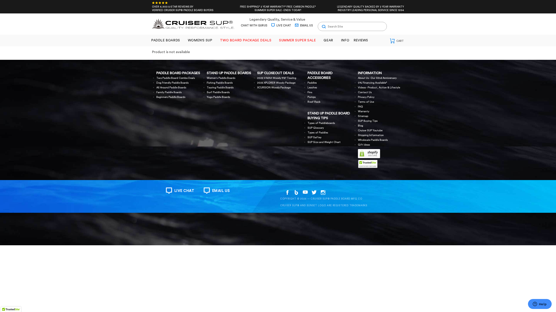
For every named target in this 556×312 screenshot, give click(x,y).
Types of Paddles (318, 132)
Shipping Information (371, 135)
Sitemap (363, 116)
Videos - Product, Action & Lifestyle (379, 87)
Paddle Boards (165, 40)
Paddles (312, 82)
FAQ (360, 106)
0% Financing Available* (372, 82)
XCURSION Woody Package (274, 87)
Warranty (363, 111)
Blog (360, 125)
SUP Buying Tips (368, 121)
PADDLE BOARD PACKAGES (178, 73)
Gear (328, 40)
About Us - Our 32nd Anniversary (377, 78)
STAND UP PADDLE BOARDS (229, 73)
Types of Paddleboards (321, 123)
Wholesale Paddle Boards (373, 140)
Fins (310, 92)
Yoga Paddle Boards (218, 97)
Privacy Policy (366, 97)
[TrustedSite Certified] (367, 164)
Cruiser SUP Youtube (370, 130)
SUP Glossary (316, 128)
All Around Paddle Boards (171, 87)
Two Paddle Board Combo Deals (175, 78)
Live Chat (283, 25)
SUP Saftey (314, 137)
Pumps (312, 97)
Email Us (306, 25)
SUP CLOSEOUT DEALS (275, 73)
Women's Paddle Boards (221, 78)
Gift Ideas (364, 144)
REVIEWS (361, 40)
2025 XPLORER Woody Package (276, 82)
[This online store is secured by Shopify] (369, 157)
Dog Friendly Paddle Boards (172, 82)
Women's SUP (200, 40)
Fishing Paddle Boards (220, 82)
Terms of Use (366, 102)
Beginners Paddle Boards (170, 97)
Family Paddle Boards (169, 92)
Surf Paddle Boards (218, 92)
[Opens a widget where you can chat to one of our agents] (540, 304)
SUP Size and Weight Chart (324, 142)
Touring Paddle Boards (220, 87)
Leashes (312, 87)
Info (345, 40)
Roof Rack (314, 102)
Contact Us (365, 92)
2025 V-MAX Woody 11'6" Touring (276, 78)
